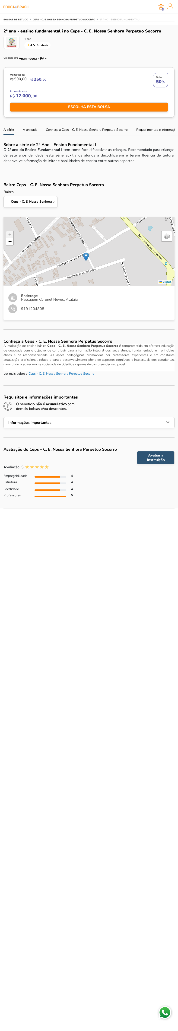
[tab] (89, 422)
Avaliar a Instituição (156, 457)
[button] (86, 257)
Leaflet (166, 282)
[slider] (37, 467)
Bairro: (30, 197)
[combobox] (31, 57)
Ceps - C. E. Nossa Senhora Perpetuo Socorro (62, 373)
